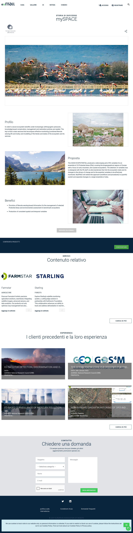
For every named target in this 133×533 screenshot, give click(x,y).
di (43, 5)
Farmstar (6, 287)
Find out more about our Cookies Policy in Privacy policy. (72, 526)
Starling (39, 287)
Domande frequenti (88, 509)
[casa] (8, 4)
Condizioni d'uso (66, 509)
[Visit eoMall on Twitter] (63, 502)
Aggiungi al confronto (8, 311)
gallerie (33, 5)
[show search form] (129, 4)
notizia (52, 5)
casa (22, 5)
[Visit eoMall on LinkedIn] (70, 502)
